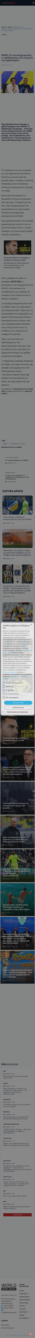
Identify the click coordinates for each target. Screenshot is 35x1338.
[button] (17, 712)
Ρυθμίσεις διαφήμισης (9, 672)
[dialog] (17, 669)
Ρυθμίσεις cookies (15, 676)
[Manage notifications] (30, 1333)
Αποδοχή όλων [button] (18, 703)
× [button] (31, 625)
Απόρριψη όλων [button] (18, 707)
